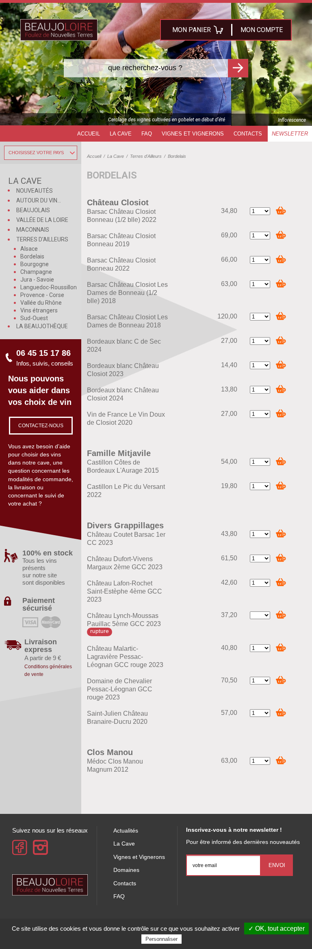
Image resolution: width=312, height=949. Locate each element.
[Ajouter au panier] (281, 210)
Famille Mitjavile (119, 453)
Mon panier (191, 30)
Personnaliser (161, 939)
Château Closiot (118, 202)
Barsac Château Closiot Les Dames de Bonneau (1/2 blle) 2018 (127, 292)
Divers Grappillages (125, 525)
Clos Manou (110, 752)
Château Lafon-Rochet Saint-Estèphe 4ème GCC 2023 (124, 591)
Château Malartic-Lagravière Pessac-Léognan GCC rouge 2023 (125, 656)
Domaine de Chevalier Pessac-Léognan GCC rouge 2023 (119, 689)
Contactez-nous (40, 425)
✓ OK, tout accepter (276, 928)
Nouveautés (34, 190)
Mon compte (261, 30)
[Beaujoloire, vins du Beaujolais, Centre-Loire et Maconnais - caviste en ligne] (59, 30)
